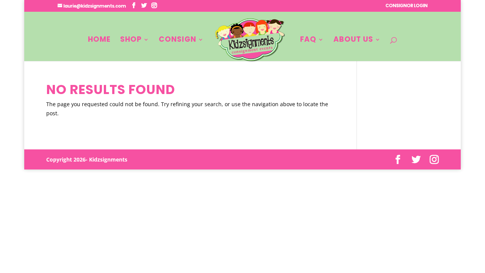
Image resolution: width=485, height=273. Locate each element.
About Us (353, 40)
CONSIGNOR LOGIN (406, 6)
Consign (177, 40)
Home (99, 40)
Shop (131, 40)
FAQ (308, 40)
